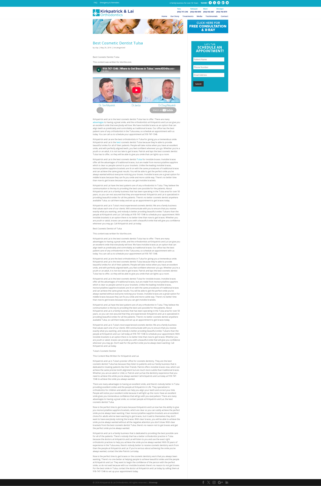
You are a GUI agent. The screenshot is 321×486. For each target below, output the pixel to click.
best (118, 142)
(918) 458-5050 (195, 10)
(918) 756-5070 (221, 10)
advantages (98, 122)
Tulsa (139, 159)
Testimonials (212, 16)
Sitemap (153, 482)
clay (96, 47)
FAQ (95, 2)
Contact (224, 16)
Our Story (174, 16)
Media (199, 16)
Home (164, 16)
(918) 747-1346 (182, 10)
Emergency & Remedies (109, 2)
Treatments (187, 16)
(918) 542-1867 (208, 10)
